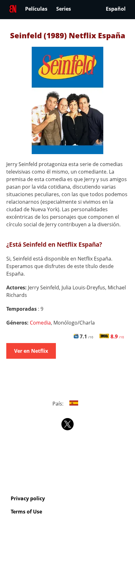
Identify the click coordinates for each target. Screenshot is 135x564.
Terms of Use (26, 511)
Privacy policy (28, 498)
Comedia (40, 322)
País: (58, 403)
